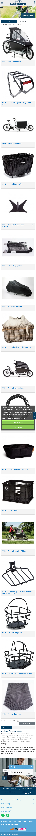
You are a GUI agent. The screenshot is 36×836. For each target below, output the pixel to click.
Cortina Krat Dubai (10, 510)
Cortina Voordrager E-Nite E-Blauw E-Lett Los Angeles (17, 593)
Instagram (7, 815)
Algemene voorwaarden (9, 821)
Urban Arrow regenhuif (11, 62)
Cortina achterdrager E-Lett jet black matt (17, 103)
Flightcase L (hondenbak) (12, 143)
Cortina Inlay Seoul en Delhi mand (16, 469)
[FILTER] (34, 418)
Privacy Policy (5, 824)
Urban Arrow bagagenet (12, 265)
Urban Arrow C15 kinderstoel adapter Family (17, 226)
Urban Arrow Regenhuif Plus (14, 551)
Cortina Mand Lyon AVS (12, 184)
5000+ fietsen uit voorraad (9, 788)
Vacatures (14, 824)
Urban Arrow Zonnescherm (13, 388)
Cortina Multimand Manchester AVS (17, 673)
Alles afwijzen (18, 422)
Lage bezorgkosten (27, 788)
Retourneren (22, 821)
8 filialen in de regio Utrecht (27, 792)
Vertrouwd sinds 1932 (9, 792)
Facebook (3, 815)
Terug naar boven (27, 723)
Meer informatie (7, 418)
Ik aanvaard (18, 427)
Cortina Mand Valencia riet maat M (16, 347)
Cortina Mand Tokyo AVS (12, 632)
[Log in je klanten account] (34, 2)
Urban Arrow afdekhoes (12, 306)
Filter (9, 21)
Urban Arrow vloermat (11, 714)
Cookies (30, 821)
